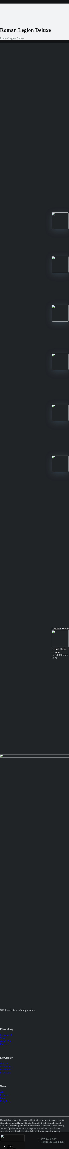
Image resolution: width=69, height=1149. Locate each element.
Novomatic (6, 1066)
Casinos (4, 1095)
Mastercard (6, 1035)
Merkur (4, 1063)
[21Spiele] (12, 1140)
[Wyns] (60, 471)
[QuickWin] (60, 420)
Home (10, 1146)
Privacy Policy (49, 1138)
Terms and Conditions (52, 1141)
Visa (2, 1038)
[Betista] (60, 369)
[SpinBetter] (60, 320)
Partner (4, 1098)
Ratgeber (5, 1101)
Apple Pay (5, 1041)
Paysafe (4, 1044)
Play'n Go (5, 1069)
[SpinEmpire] (60, 272)
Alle (2, 1092)
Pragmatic (5, 1072)
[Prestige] (60, 228)
